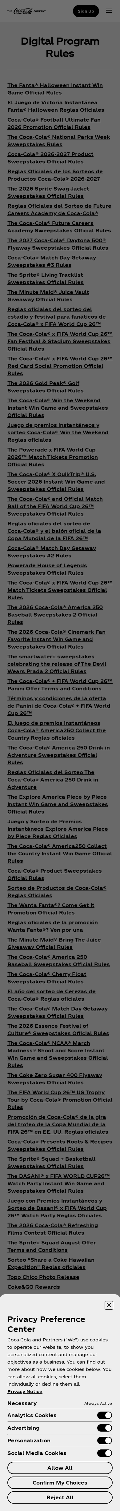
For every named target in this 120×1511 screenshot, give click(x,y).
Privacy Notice (24, 1391)
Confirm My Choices (60, 1482)
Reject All (60, 1497)
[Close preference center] (109, 1305)
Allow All (60, 1468)
